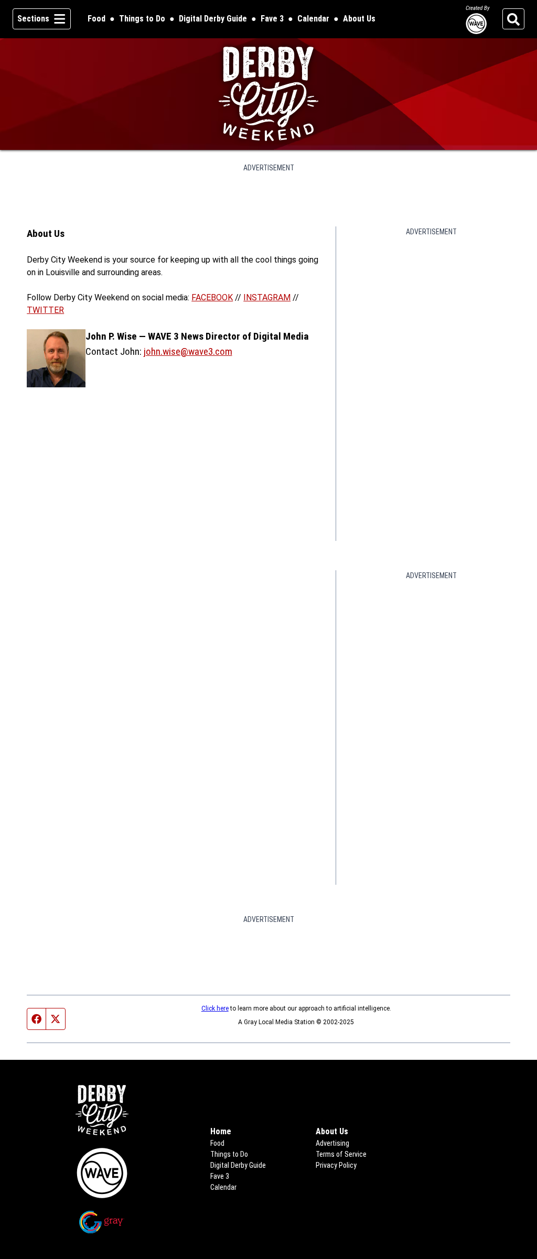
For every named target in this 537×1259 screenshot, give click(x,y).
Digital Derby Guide (213, 19)
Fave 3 (272, 19)
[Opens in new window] (102, 1173)
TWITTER (45, 310)
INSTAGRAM (267, 297)
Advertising (332, 1143)
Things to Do (142, 19)
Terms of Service (341, 1154)
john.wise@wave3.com (188, 351)
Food (96, 19)
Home (220, 1131)
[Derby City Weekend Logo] (268, 94)
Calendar (313, 19)
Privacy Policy (336, 1165)
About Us (359, 19)
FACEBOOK (212, 297)
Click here (215, 1008)
